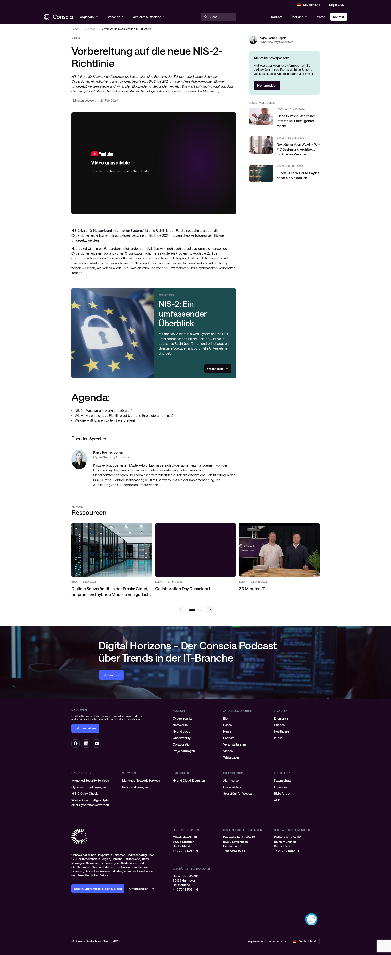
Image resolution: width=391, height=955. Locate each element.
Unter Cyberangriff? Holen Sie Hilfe (98, 888)
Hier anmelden (267, 85)
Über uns (297, 17)
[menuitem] (195, 718)
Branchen (281, 710)
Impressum (281, 787)
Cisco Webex (232, 787)
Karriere (276, 17)
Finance (279, 725)
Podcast (228, 738)
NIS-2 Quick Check (84, 793)
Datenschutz (282, 780)
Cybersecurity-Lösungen (88, 787)
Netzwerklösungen (135, 787)
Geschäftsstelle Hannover (191, 868)
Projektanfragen (184, 751)
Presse (320, 17)
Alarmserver (231, 780)
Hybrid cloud (181, 731)
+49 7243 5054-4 (185, 850)
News (227, 731)
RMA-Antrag (282, 793)
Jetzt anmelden (85, 728)
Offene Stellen (138, 888)
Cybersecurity (182, 718)
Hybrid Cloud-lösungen (189, 780)
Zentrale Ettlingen (186, 830)
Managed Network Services (141, 780)
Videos (91, 28)
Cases (227, 725)
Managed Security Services (90, 780)
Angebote (179, 710)
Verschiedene (283, 773)
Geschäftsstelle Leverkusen (242, 830)
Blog (226, 718)
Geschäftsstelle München (292, 830)
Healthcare (281, 731)
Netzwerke (180, 725)
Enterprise (281, 718)
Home (74, 28)
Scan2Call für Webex (237, 793)
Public (278, 738)
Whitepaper (231, 757)
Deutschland (311, 5)
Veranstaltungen (234, 744)
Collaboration (182, 744)
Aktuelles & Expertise (237, 710)
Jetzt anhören (111, 675)
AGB (277, 800)
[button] (209, 609)
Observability (182, 738)
